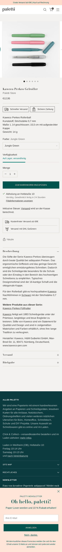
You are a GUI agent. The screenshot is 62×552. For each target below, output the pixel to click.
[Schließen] (58, 491)
